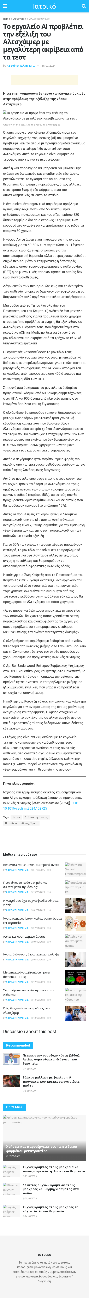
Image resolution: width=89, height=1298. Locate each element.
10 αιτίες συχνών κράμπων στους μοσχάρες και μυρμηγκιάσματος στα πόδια (51, 1189)
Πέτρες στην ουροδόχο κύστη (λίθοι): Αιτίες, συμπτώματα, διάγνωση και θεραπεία (51, 1059)
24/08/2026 (31, 1216)
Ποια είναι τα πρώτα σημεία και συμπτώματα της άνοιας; (25, 884)
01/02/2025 (39, 910)
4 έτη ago (30, 1069)
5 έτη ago (30, 1091)
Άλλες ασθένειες (39, 18)
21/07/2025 (39, 870)
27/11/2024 (39, 928)
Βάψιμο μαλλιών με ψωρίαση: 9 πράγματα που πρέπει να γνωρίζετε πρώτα (51, 1081)
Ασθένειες (19, 18)
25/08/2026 (31, 1176)
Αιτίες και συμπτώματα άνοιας (24, 936)
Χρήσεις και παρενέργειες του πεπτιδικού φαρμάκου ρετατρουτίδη (41, 1148)
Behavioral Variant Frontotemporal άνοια (31, 864)
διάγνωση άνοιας (36, 817)
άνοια (16, 817)
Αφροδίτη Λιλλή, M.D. (21, 65)
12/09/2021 (39, 982)
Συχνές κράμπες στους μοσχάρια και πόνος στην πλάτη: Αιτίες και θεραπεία (54, 1169)
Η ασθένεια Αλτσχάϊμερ (21, 823)
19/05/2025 (39, 892)
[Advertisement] (44, 80)
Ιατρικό (44, 6)
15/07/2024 (48, 65)
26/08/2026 (14, 1156)
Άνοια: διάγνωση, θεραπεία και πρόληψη (31, 954)
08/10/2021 (39, 942)
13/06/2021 (39, 1000)
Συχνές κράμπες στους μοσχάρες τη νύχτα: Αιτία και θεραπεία (50, 1209)
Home (6, 18)
